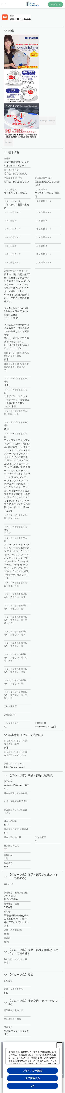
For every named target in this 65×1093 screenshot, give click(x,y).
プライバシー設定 (32, 1070)
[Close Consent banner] (59, 1045)
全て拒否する (32, 1078)
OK (32, 1085)
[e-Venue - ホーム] (32, 4)
